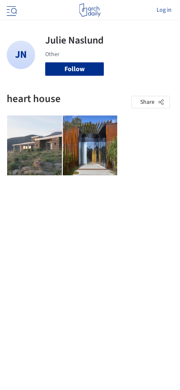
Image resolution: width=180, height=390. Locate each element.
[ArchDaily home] (89, 10)
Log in (164, 10)
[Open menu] (11, 10)
